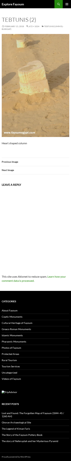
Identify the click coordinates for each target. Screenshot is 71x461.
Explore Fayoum (13, 4)
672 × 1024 (34, 26)
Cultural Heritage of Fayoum (17, 322)
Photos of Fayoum (11, 347)
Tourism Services (11, 366)
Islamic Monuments (12, 335)
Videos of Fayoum (11, 378)
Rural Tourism (9, 360)
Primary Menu (67, 4)
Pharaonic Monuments (14, 341)
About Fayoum (10, 310)
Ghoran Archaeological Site (16, 422)
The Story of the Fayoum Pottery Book (22, 434)
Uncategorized (9, 372)
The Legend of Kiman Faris (16, 428)
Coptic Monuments (12, 316)
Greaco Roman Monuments (16, 329)
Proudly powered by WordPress (16, 456)
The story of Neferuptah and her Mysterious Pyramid (30, 441)
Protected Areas (10, 353)
